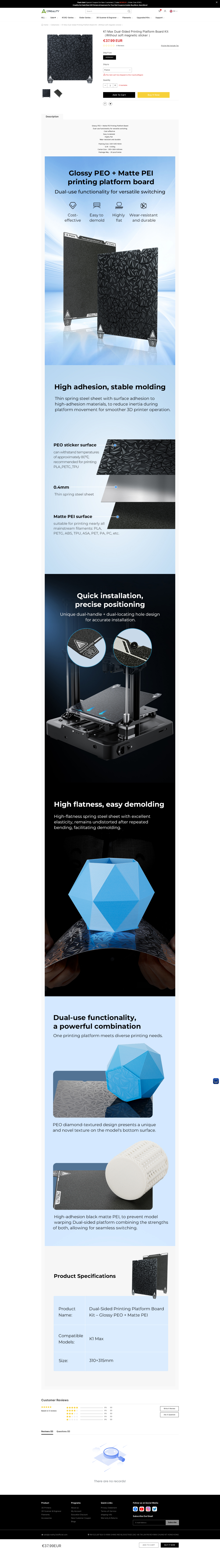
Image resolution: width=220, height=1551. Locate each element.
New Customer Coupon (81, 1518)
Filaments (45, 1514)
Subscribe (172, 1522)
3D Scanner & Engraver (51, 1511)
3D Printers (46, 1508)
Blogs (73, 1521)
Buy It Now (153, 94)
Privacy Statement (109, 1508)
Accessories (46, 1518)
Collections (55, 25)
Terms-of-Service (108, 1511)
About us (75, 1508)
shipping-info (106, 1514)
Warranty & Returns (109, 1518)
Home (46, 25)
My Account (76, 1511)
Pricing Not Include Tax (170, 46)
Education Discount (79, 1514)
